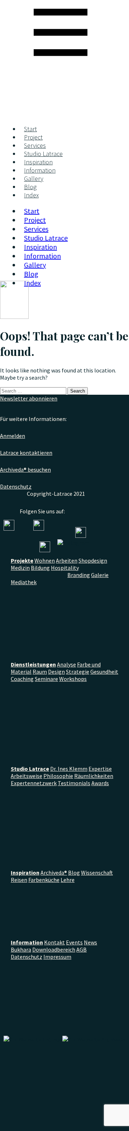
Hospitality (65, 567)
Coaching (22, 678)
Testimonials (74, 783)
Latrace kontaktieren (26, 452)
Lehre (68, 879)
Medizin (20, 567)
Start (30, 129)
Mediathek (24, 582)
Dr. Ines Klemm (68, 768)
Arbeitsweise (26, 775)
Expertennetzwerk (34, 783)
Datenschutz (16, 486)
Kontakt (54, 942)
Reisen (19, 879)
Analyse (66, 664)
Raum (40, 671)
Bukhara (21, 949)
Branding (78, 574)
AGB (81, 949)
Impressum (57, 956)
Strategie (77, 671)
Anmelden (12, 435)
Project (33, 137)
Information (40, 170)
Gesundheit (104, 671)
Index (31, 195)
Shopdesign (92, 560)
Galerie (100, 574)
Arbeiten (66, 560)
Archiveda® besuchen (25, 469)
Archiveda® (53, 872)
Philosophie (58, 775)
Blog (30, 187)
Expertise (100, 768)
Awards (100, 783)
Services (35, 145)
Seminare (46, 678)
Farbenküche (43, 879)
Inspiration (38, 162)
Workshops (73, 678)
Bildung (40, 567)
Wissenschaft (97, 872)
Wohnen (44, 560)
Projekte (22, 560)
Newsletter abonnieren (28, 398)
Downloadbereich (53, 949)
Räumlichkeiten (93, 775)
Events (74, 942)
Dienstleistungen (33, 664)
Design (56, 671)
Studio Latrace (43, 154)
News (90, 942)
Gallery (33, 178)
